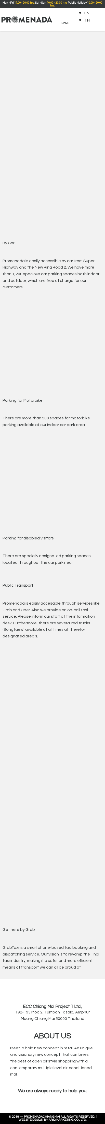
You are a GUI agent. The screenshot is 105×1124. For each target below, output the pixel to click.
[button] (65, 19)
